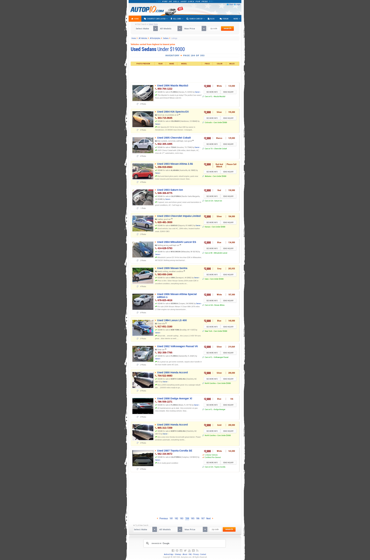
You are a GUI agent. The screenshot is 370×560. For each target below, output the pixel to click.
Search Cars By (196, 19)
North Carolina (210, 383)
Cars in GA (208, 305)
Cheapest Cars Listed (156, 19)
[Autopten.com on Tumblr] (193, 550)
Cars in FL (208, 96)
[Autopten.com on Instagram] (181, 550)
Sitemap (178, 554)
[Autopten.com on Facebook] (173, 550)
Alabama (208, 176)
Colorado (208, 122)
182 (176, 518)
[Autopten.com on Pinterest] (177, 550)
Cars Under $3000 (220, 122)
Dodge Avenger (219, 409)
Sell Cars (177, 19)
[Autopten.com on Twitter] (185, 550)
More (236, 19)
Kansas (207, 227)
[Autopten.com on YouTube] (189, 550)
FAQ (190, 554)
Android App (168, 554)
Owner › (198, 92)
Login (238, 4)
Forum (225, 19)
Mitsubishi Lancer (220, 253)
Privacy (196, 554)
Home (136, 19)
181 (171, 518)
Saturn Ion (218, 201)
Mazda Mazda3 (219, 96)
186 (197, 518)
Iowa (206, 279)
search (227, 28)
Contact (203, 554)
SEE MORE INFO (212, 92)
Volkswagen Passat (221, 357)
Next (209, 518)
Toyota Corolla (219, 467)
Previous (163, 518)
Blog (212, 19)
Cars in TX (208, 149)
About (185, 554)
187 (203, 518)
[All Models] (170, 28)
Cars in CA (208, 201)
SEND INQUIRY (228, 92)
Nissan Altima (219, 305)
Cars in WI (208, 253)
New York (208, 331)
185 (192, 518)
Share (231, 4)
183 (181, 518)
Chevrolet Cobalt (220, 149)
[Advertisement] (185, 73)
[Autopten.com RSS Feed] (197, 550)
